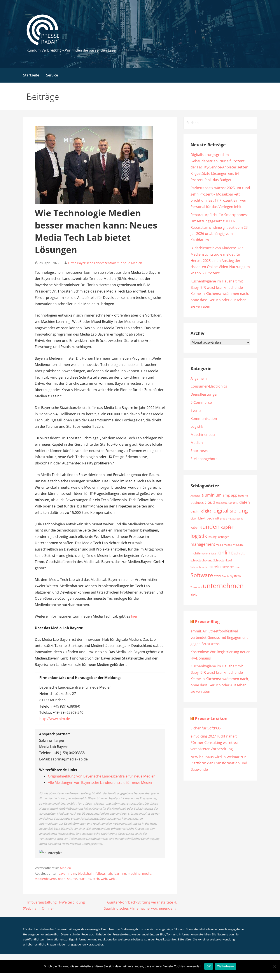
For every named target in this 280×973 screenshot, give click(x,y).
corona (233, 502)
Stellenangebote (204, 458)
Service (52, 75)
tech (96, 879)
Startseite (31, 75)
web (104, 879)
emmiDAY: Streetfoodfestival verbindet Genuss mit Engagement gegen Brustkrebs (219, 637)
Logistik (197, 426)
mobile (196, 553)
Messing (238, 545)
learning (120, 873)
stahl (217, 576)
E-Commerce (201, 402)
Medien (65, 868)
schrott (239, 553)
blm (73, 873)
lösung (212, 537)
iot (242, 518)
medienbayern (45, 879)
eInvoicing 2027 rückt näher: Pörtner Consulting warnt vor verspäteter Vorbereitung (215, 742)
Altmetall (196, 495)
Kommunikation (204, 418)
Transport (196, 587)
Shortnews (199, 450)
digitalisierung (231, 510)
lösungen (223, 537)
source (72, 879)
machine (134, 873)
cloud (210, 502)
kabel (194, 527)
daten (244, 502)
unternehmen (223, 585)
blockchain (86, 873)
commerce (222, 502)
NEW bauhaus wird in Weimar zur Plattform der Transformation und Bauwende (219, 763)
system (235, 575)
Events (196, 410)
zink (194, 594)
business (197, 502)
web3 (113, 879)
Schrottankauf (222, 560)
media (146, 873)
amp (226, 495)
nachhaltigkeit (209, 553)
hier (134, 616)
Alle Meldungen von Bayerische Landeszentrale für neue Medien (100, 782)
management (203, 544)
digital (207, 511)
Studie (225, 576)
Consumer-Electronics (209, 386)
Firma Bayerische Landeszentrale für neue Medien (105, 263)
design (195, 511)
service (216, 566)
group (223, 518)
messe (228, 545)
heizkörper (234, 518)
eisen (194, 518)
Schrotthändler (200, 567)
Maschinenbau (203, 434)
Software (202, 575)
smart (238, 567)
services (228, 567)
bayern (63, 873)
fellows (100, 873)
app (234, 495)
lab (109, 873)
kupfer (226, 527)
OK (208, 966)
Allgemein (199, 378)
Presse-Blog (207, 621)
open (61, 879)
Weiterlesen (225, 966)
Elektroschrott (208, 518)
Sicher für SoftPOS (206, 728)
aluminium (211, 495)
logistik (199, 536)
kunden (209, 526)
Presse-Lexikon (211, 718)
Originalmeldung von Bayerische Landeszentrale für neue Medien (102, 776)
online (225, 552)
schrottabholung (201, 560)
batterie (243, 495)
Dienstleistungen (205, 394)
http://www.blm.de (54, 718)
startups (85, 879)
